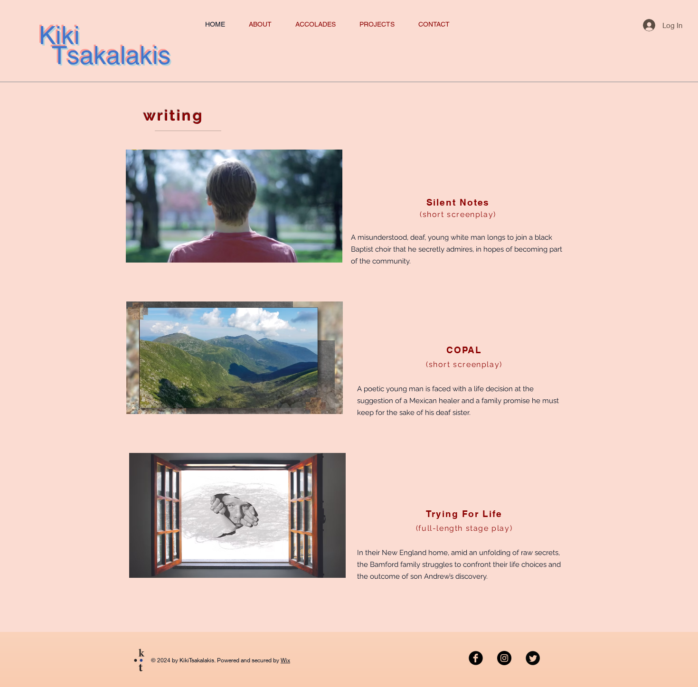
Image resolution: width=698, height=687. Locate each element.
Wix (285, 660)
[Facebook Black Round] (476, 658)
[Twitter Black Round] (533, 658)
